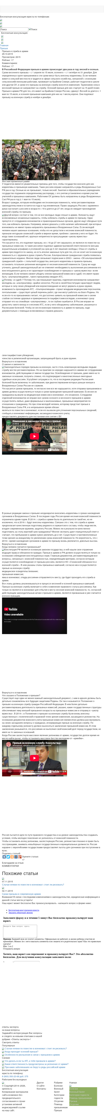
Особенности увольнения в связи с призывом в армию (32, 1054)
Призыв (4, 48)
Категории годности (79, 1094)
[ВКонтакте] (4, 856)
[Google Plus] (20, 856)
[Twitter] (8, 856)
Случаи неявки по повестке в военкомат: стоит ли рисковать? (33, 884)
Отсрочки (74, 1104)
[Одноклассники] (12, 856)
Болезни (73, 1088)
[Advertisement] (52, 119)
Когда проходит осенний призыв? (21, 1051)
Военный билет (77, 1091)
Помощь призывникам (80, 1098)
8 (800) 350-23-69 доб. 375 (15, 1076)
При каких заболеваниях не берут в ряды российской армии (35, 1067)
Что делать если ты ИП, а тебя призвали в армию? (30, 1060)
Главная (4, 45)
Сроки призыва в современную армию (21, 893)
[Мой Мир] (16, 856)
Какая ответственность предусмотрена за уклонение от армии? (37, 1064)
